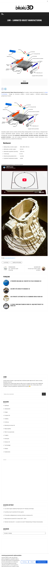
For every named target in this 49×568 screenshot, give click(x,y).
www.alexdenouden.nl (10, 258)
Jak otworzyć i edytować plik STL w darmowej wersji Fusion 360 (26, 296)
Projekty (6, 435)
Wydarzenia (7, 452)
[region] (24, 561)
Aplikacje (6, 405)
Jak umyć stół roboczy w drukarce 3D (20, 289)
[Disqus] (24, 320)
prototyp (6, 262)
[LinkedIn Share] (5, 89)
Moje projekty (7, 428)
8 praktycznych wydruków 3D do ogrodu (14, 512)
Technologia (7, 445)
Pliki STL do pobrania (9, 432)
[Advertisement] (24, 35)
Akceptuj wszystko (42, 562)
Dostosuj (24, 562)
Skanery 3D (7, 442)
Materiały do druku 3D (9, 425)
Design (6, 412)
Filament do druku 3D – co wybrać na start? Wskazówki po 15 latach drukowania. (23, 522)
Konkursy (6, 422)
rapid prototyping (17, 262)
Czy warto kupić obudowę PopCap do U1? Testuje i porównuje (19, 508)
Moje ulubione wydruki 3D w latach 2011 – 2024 (15, 518)
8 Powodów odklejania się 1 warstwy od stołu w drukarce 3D (25, 281)
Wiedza (24, 81)
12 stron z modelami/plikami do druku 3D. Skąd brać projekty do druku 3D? (26, 305)
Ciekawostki (7, 408)
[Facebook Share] (2, 89)
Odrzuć (32, 562)
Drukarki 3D (7, 415)
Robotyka (6, 438)
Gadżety (6, 418)
